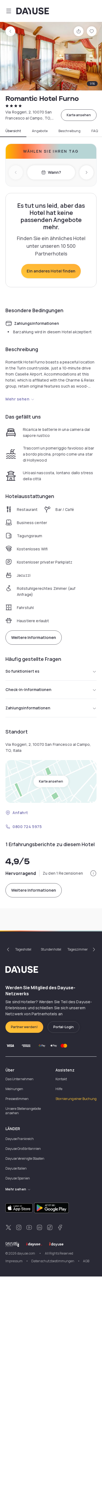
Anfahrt (20, 812)
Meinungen (14, 1089)
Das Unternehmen (19, 1079)
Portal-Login (63, 1027)
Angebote (40, 131)
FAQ (94, 131)
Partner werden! (24, 1027)
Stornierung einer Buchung (76, 1098)
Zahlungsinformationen (27, 707)
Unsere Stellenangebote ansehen (23, 1110)
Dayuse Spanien (17, 1178)
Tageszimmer (77, 949)
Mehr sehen (17, 399)
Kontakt (61, 1079)
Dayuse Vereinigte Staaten (24, 1158)
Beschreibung (69, 131)
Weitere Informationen (33, 637)
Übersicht (13, 131)
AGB (86, 1261)
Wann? (54, 172)
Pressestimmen (17, 1098)
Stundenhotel (51, 949)
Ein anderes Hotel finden (51, 271)
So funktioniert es (22, 671)
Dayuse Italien (16, 1168)
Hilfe (58, 1089)
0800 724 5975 (27, 826)
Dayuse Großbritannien (23, 1148)
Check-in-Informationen (28, 689)
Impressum (14, 1261)
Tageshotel (23, 949)
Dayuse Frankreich (19, 1138)
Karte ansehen (79, 115)
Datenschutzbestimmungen (52, 1261)
